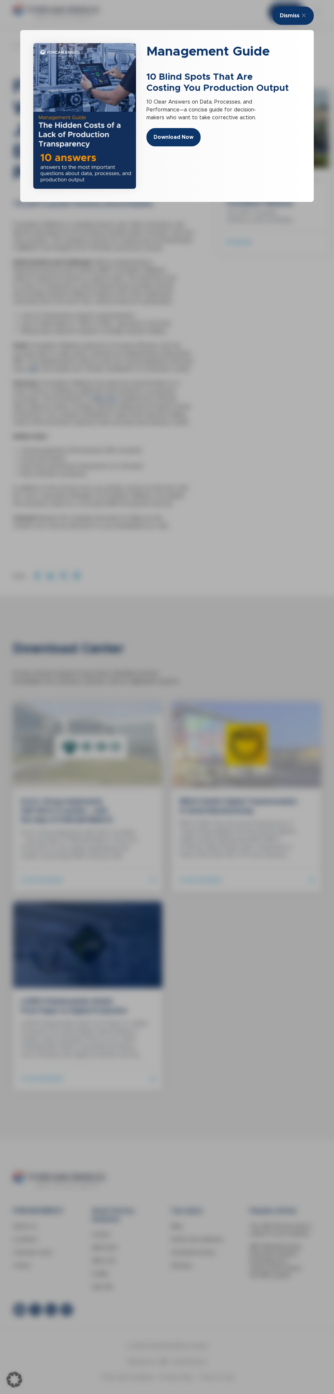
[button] (14, 1379)
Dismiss (289, 15)
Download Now (173, 137)
